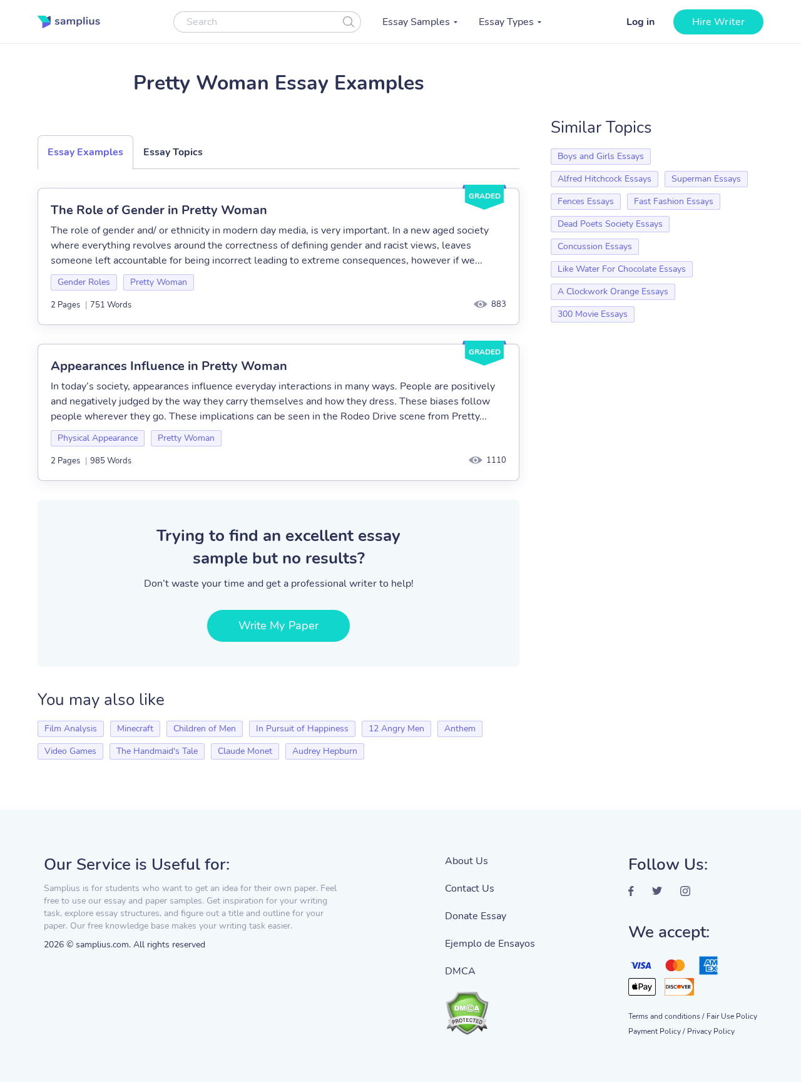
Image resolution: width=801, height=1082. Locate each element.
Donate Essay (475, 916)
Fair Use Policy (732, 1016)
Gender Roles (84, 282)
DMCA (460, 971)
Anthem (460, 728)
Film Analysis (70, 728)
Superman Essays (706, 179)
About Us (466, 861)
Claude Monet (245, 751)
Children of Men (204, 728)
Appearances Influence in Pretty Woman (169, 366)
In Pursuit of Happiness (302, 728)
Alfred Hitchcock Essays (604, 179)
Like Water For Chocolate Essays (622, 269)
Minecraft (135, 728)
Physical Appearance (98, 438)
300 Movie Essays (593, 314)
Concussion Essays (595, 246)
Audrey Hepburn (324, 751)
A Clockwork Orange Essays (613, 291)
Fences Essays (586, 201)
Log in (640, 22)
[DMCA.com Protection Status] (490, 1007)
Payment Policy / (656, 1031)
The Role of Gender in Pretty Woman (159, 210)
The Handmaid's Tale (157, 751)
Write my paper (278, 625)
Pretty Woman (158, 282)
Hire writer (718, 22)
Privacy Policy (711, 1031)
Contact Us (469, 888)
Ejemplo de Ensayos (490, 944)
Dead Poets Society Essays (610, 224)
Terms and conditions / (666, 1016)
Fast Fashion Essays (673, 201)
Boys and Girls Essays (601, 156)
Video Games (70, 751)
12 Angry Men (396, 728)
